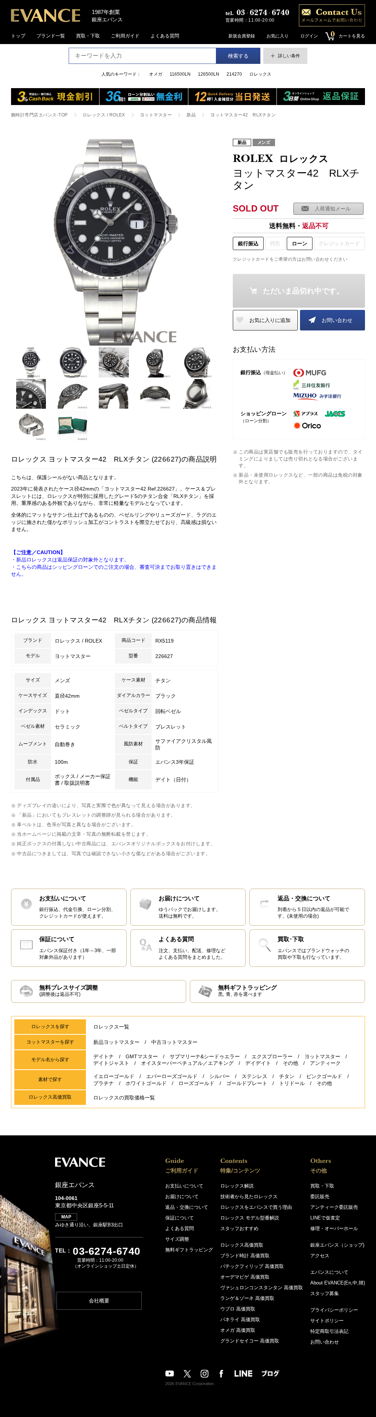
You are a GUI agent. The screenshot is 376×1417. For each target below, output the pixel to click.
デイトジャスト (111, 1063)
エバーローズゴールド (172, 1076)
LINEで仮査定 (325, 1217)
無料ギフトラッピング (189, 1249)
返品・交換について (186, 1207)
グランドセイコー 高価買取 (249, 1340)
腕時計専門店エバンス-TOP (39, 115)
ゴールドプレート (246, 1083)
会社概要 (99, 1301)
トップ (18, 35)
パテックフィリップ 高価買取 (252, 1266)
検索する (238, 56)
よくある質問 (165, 35)
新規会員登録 (241, 36)
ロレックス (260, 74)
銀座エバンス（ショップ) (337, 1245)
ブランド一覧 (50, 35)
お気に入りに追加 (269, 320)
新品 (191, 115)
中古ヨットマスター (174, 1042)
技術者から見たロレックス (249, 1196)
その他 (290, 1063)
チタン (286, 1076)
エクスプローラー (272, 1056)
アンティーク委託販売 (334, 1207)
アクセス (319, 1255)
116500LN (180, 74)
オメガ (155, 74)
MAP (66, 1216)
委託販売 (319, 1196)
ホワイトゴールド (146, 1083)
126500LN (208, 74)
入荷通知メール (333, 209)
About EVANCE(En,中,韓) (337, 1282)
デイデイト (258, 1063)
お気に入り (278, 36)
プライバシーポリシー (334, 1310)
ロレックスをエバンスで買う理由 (256, 1207)
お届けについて (182, 1196)
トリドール (292, 1083)
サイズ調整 (177, 1239)
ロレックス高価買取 (241, 1245)
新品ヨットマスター (116, 1042)
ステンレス (254, 1076)
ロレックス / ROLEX (104, 115)
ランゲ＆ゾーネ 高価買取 (247, 1298)
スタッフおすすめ (239, 1228)
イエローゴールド (113, 1076)
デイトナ (103, 1056)
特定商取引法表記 (329, 1331)
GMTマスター (142, 1056)
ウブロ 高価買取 (237, 1308)
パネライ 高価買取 (240, 1319)
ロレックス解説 (237, 1185)
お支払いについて (184, 1185)
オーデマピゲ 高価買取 (245, 1277)
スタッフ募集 (324, 1293)
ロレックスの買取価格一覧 (124, 1097)
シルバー (219, 1076)
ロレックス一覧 (111, 1027)
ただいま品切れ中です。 (303, 291)
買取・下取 (88, 35)
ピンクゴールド (324, 1076)
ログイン (309, 36)
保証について (179, 1217)
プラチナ (103, 1083)
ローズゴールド (196, 1083)
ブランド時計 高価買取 (245, 1255)
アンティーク (325, 1063)
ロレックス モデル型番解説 (249, 1217)
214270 (234, 74)
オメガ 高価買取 (237, 1330)
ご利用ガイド (125, 35)
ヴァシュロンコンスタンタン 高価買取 (261, 1287)
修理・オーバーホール (334, 1228)
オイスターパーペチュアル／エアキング (187, 1063)
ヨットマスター (156, 115)
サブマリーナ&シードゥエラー (205, 1056)
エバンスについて (329, 1272)
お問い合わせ (337, 320)
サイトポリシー (327, 1320)
